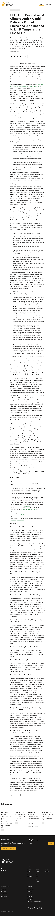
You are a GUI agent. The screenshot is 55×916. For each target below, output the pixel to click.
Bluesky (37, 908)
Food (37, 876)
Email (31, 843)
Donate (41, 4)
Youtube (42, 908)
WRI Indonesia (4, 896)
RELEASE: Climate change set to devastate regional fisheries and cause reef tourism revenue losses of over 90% (33, 818)
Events (29, 888)
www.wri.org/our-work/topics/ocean (31, 509)
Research (3, 866)
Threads (35, 908)
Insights (3, 872)
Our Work (30, 866)
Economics (47, 871)
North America (30, 878)
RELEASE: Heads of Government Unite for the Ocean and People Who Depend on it (20, 816)
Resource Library (31, 889)
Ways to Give (12, 848)
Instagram (30, 908)
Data (2, 868)
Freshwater (38, 879)
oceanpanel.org (27, 506)
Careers (29, 894)
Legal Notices (30, 899)
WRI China (3, 891)
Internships (30, 896)
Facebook (28, 908)
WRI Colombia (4, 893)
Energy (37, 874)
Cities (37, 871)
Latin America (30, 876)
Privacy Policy (30, 898)
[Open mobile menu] (52, 4)
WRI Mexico (3, 898)
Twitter (39, 908)
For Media (30, 891)
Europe (29, 874)
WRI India (3, 894)
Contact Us (30, 886)
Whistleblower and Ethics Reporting (35, 901)
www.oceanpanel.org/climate (22, 485)
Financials (30, 893)
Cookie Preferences (31, 903)
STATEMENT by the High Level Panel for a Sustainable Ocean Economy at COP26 (47, 816)
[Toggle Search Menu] (47, 4)
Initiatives (3, 870)
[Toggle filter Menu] (50, 4)
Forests (37, 878)
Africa (29, 871)
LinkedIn (32, 908)
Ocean (18, 795)
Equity (46, 873)
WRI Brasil (3, 889)
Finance (46, 874)
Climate (37, 873)
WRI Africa (3, 888)
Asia (28, 873)
